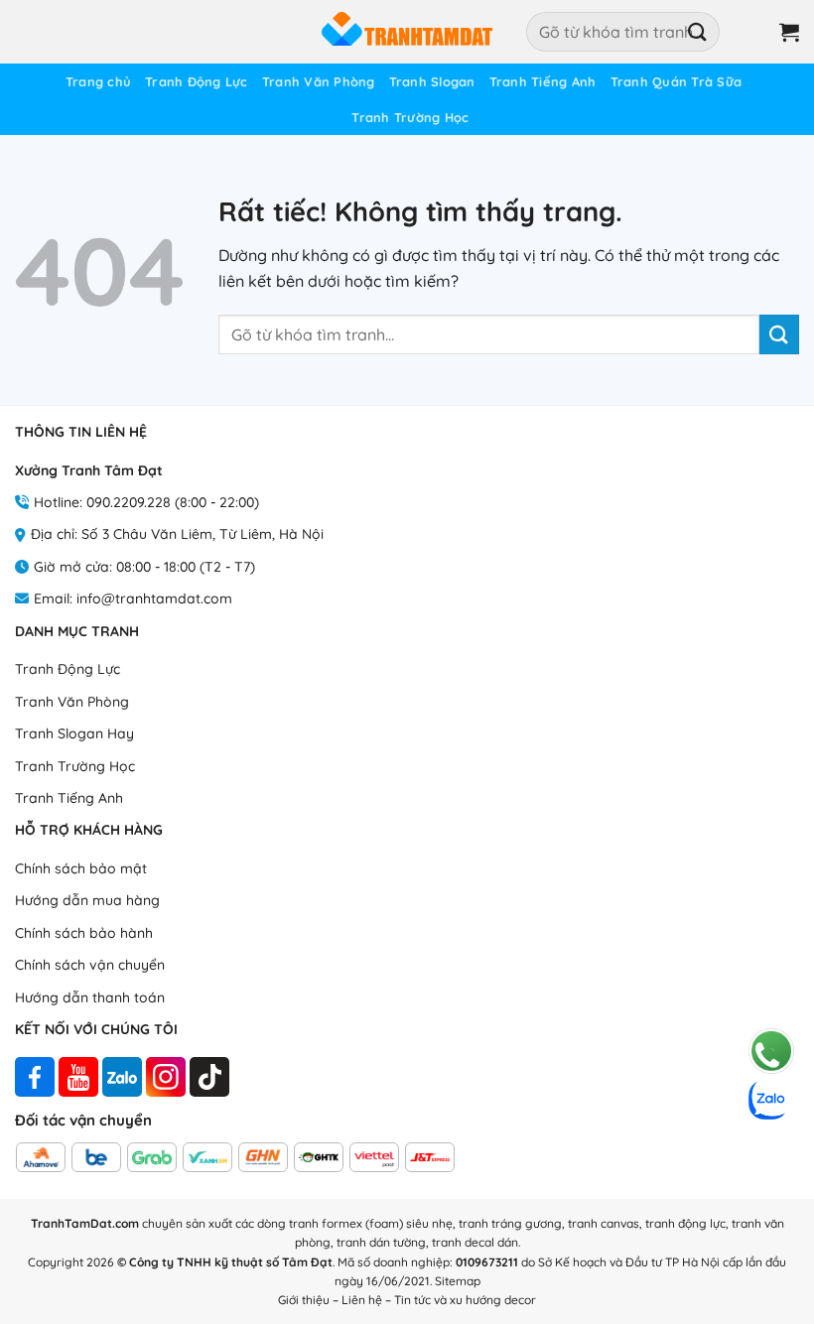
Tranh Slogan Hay (74, 733)
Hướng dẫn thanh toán (90, 997)
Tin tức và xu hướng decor (465, 1299)
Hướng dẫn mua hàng (87, 900)
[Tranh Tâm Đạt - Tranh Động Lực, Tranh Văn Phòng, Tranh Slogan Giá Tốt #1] (407, 32)
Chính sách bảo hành (84, 933)
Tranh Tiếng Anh (543, 81)
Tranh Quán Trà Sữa (676, 81)
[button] (750, 32)
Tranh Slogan (432, 81)
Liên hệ (361, 1299)
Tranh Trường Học (410, 117)
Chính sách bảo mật (81, 868)
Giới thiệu (304, 1299)
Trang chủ (98, 81)
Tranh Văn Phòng (318, 81)
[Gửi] (698, 31)
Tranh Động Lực (196, 81)
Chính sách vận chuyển (90, 965)
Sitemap (457, 1280)
